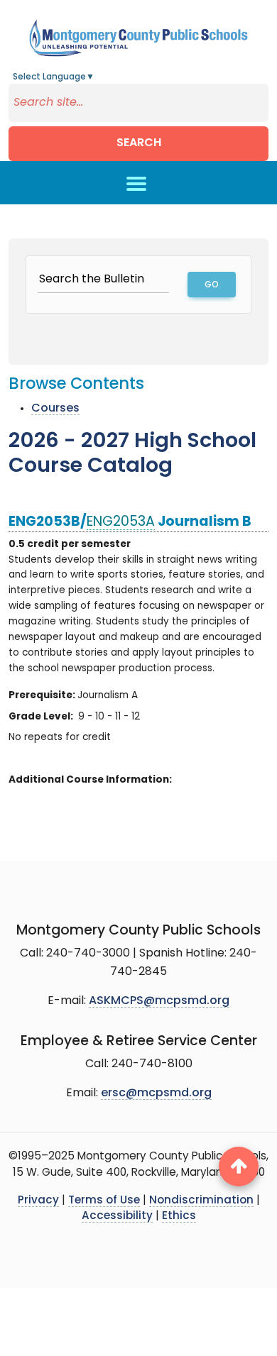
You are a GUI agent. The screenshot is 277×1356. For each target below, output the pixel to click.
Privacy (38, 1201)
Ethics (179, 1216)
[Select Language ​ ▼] (95, 77)
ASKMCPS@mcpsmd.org (159, 1001)
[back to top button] (239, 1166)
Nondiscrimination (201, 1201)
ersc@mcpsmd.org (156, 1093)
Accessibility (117, 1216)
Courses (55, 408)
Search (138, 143)
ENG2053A (121, 522)
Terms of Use (104, 1201)
